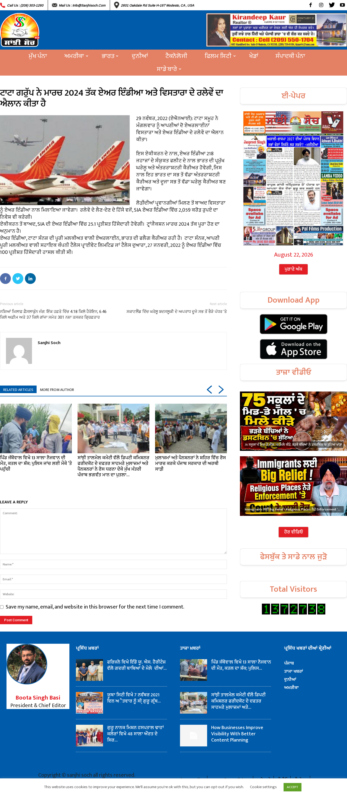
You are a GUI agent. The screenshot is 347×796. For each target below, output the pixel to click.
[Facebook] (310, 5)
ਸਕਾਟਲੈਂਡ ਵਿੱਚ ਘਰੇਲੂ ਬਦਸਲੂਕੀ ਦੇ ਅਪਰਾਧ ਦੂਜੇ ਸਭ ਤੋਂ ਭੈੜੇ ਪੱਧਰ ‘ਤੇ (177, 311)
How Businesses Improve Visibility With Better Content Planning (237, 734)
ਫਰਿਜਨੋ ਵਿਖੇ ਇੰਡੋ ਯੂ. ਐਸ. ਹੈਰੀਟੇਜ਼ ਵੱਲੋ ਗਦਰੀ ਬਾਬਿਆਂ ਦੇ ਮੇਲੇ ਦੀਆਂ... (137, 665)
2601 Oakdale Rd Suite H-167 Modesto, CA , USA (157, 5)
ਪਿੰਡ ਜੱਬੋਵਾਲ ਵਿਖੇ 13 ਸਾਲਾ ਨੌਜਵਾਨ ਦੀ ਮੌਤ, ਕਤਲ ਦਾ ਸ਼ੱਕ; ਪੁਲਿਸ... (241, 665)
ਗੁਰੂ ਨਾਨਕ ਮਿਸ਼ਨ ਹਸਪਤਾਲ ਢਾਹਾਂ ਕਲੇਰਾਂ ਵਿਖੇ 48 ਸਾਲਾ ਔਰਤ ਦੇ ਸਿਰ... (135, 734)
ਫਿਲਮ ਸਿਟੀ (218, 56)
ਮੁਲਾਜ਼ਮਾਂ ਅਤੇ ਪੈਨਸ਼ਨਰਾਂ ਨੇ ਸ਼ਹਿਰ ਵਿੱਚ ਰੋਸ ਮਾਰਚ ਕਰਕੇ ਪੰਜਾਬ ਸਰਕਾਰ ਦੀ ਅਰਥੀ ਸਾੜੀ (190, 463)
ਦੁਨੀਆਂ (140, 56)
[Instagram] (321, 5)
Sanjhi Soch (49, 342)
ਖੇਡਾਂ (253, 56)
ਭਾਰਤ (108, 56)
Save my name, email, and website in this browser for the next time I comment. (95, 606)
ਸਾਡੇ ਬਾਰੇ (167, 69)
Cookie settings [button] (263, 787)
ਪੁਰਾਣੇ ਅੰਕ (293, 269)
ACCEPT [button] (292, 787)
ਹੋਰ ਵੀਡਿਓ (293, 532)
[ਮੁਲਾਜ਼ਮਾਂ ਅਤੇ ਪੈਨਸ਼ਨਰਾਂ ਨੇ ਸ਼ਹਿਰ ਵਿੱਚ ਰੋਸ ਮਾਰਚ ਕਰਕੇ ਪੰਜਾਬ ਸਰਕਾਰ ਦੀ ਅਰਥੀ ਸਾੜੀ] (191, 428)
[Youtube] (342, 5)
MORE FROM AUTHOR (57, 390)
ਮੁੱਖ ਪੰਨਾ (38, 56)
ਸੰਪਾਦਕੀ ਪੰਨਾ (290, 56)
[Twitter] (331, 5)
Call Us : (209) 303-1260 (25, 5)
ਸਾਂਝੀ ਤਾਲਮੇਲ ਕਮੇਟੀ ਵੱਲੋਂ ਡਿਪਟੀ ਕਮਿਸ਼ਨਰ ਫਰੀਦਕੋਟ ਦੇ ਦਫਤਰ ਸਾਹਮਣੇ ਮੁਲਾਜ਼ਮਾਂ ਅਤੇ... (238, 701)
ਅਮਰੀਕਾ (74, 56)
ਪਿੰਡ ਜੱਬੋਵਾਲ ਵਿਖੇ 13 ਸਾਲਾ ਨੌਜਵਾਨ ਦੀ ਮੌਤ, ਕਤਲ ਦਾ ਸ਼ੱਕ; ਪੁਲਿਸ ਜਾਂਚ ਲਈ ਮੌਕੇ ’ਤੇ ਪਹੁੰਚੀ (36, 463)
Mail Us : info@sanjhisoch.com (82, 5)
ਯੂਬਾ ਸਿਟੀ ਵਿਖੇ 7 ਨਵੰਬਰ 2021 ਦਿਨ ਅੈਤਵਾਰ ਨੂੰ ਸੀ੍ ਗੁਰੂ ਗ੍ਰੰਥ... (134, 698)
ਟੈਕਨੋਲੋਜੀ (176, 56)
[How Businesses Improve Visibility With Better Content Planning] (193, 735)
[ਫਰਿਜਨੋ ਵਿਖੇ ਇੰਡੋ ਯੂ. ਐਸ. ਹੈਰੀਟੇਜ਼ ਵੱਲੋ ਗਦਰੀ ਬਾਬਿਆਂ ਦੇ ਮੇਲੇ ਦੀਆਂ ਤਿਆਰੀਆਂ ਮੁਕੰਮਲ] (89, 670)
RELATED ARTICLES (18, 390)
